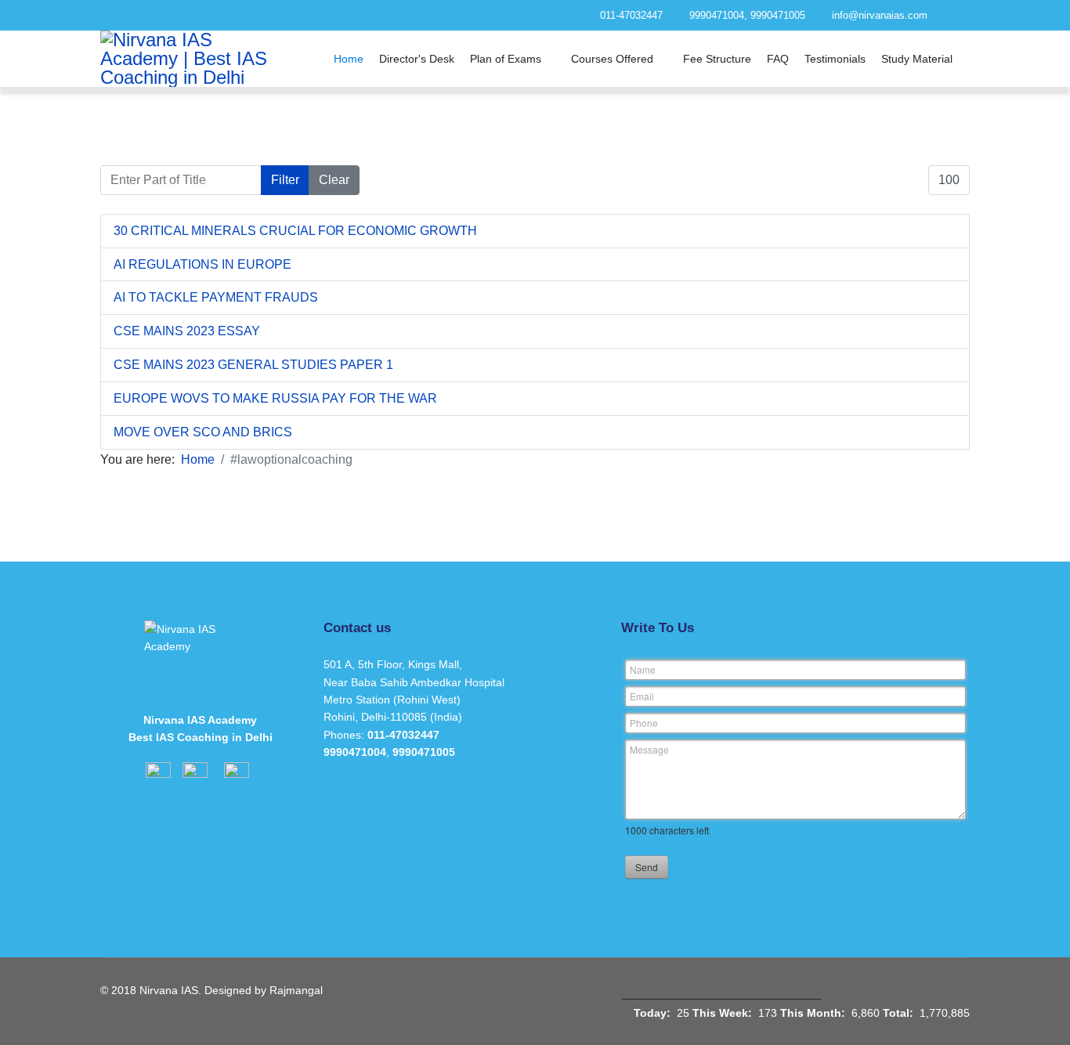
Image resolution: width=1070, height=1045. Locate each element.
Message (649, 749)
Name (643, 669)
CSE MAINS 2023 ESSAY (187, 331)
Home (348, 58)
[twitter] (312, 15)
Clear (334, 179)
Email (642, 696)
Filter (285, 179)
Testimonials (835, 58)
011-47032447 (631, 15)
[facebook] (284, 15)
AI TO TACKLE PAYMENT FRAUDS (216, 297)
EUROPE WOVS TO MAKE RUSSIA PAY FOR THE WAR (275, 398)
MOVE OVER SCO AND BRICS (203, 432)
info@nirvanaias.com (879, 15)
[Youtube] (340, 15)
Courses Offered (612, 58)
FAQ (778, 58)
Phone (644, 722)
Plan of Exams (505, 58)
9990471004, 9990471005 (747, 15)
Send (646, 866)
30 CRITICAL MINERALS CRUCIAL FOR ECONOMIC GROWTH (295, 230)
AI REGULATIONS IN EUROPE (202, 264)
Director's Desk (416, 58)
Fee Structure (717, 58)
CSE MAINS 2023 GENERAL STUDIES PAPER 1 (253, 364)
